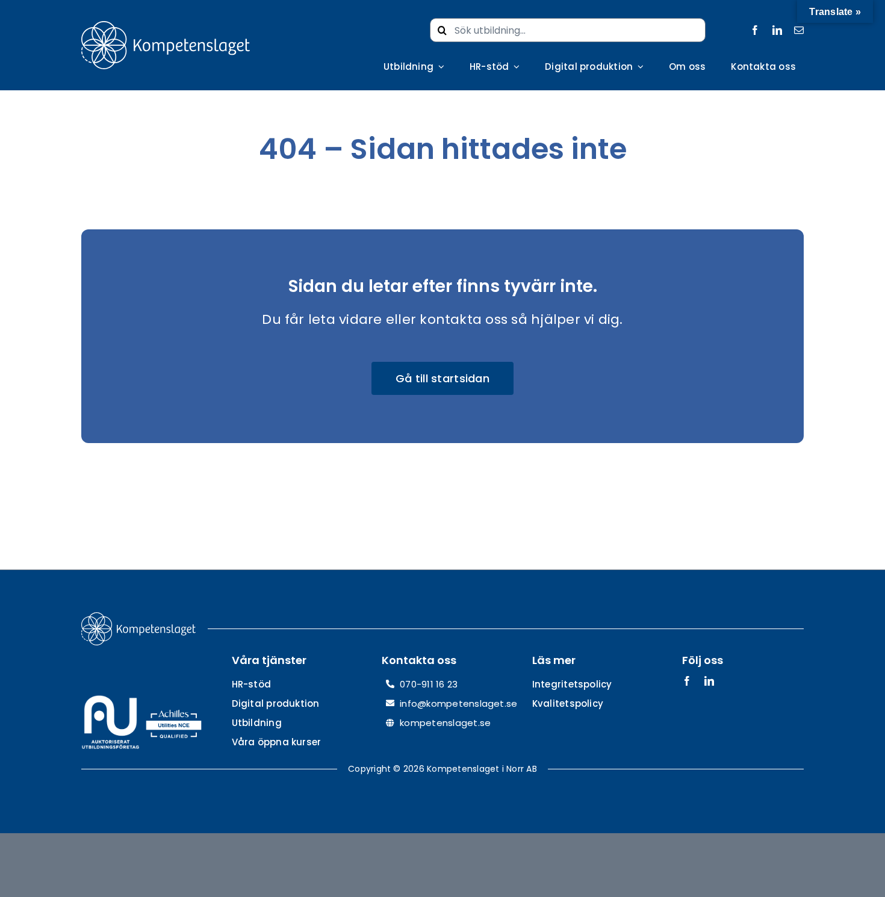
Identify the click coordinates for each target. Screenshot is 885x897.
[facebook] (755, 30)
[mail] (799, 30)
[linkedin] (777, 30)
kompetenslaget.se (445, 722)
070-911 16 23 (429, 684)
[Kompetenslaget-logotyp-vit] (165, 26)
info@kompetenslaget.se (458, 703)
